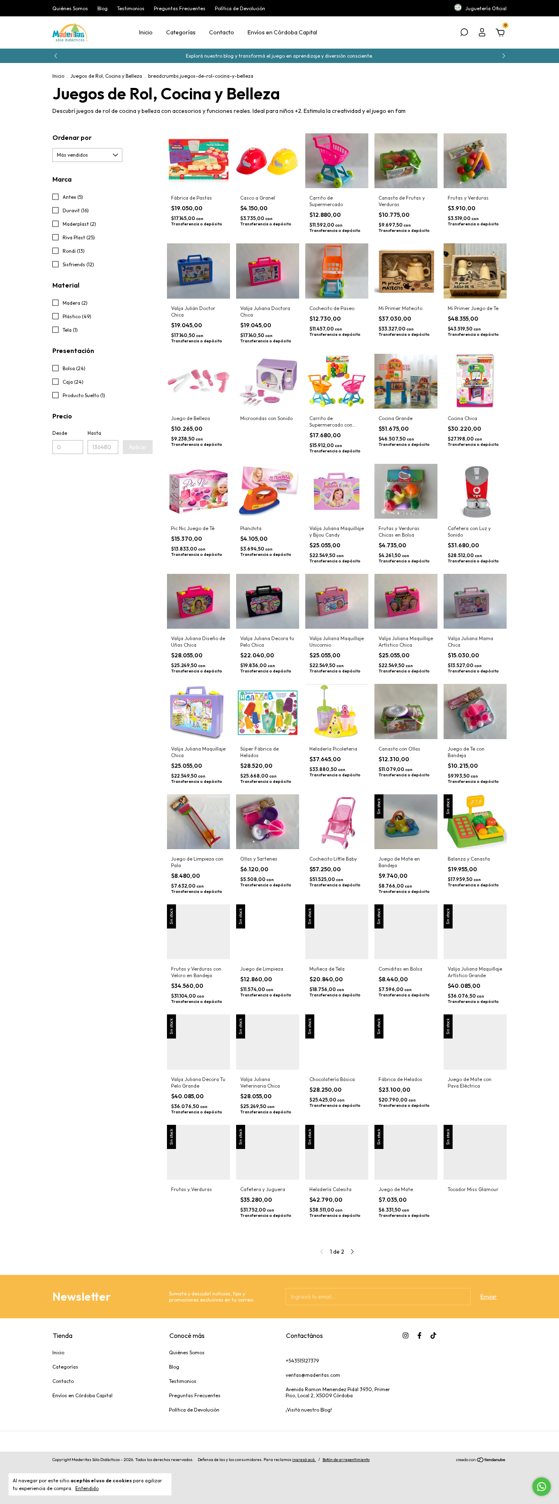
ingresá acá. (304, 1459)
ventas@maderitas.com (313, 1375)
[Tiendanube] (481, 1460)
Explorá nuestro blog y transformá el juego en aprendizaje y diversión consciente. (279, 56)
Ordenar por (72, 137)
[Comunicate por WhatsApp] (541, 1486)
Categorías (181, 32)
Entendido (87, 1488)
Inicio (146, 32)
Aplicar (138, 447)
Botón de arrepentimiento (346, 1459)
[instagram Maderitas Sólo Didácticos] (405, 1335)
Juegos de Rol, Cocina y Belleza (106, 76)
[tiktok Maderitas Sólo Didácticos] (433, 1335)
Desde (59, 433)
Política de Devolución (240, 8)
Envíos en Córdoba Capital (282, 32)
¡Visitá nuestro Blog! (309, 1410)
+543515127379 (302, 1361)
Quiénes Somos (70, 8)
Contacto (221, 32)
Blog (102, 8)
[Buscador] (464, 33)
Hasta (94, 433)
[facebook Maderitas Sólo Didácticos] (419, 1335)
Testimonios (130, 8)
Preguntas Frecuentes (179, 8)
